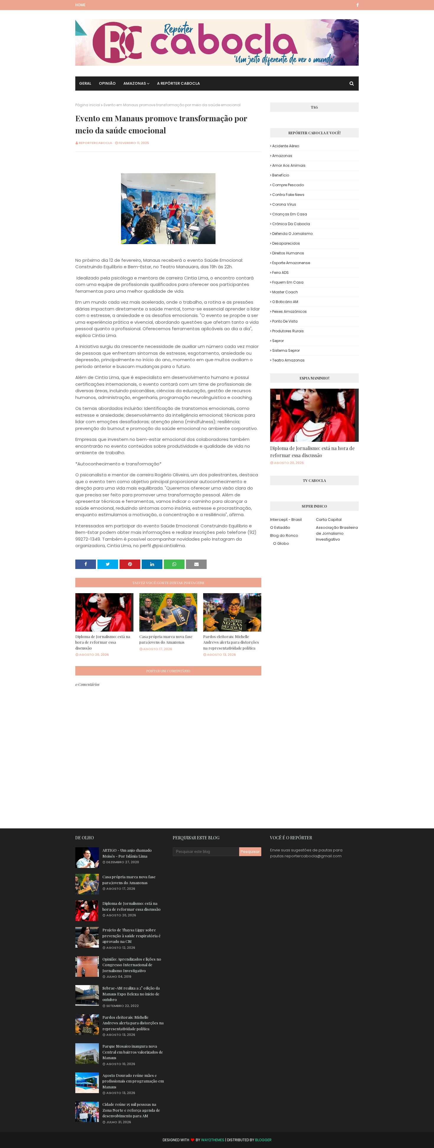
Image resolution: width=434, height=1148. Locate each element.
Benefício (280, 175)
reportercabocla (95, 142)
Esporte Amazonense (291, 262)
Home (80, 4)
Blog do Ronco (284, 535)
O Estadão (280, 527)
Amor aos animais (289, 165)
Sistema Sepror (286, 350)
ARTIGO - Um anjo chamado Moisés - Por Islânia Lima (127, 853)
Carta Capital (329, 519)
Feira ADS (280, 272)
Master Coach (285, 292)
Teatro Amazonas (288, 360)
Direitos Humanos (288, 253)
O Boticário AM (285, 301)
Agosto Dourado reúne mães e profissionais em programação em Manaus (133, 1081)
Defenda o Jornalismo (292, 233)
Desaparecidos (286, 243)
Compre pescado (288, 184)
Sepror (278, 340)
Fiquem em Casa (288, 282)
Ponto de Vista (285, 321)
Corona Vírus (284, 204)
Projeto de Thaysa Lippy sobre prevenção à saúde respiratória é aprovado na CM (131, 935)
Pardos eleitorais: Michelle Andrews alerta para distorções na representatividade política (231, 642)
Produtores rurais (288, 330)
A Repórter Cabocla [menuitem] (178, 83)
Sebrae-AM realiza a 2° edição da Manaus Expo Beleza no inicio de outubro (131, 993)
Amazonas (282, 155)
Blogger (263, 1139)
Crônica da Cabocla (291, 223)
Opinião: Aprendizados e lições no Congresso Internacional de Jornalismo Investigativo (131, 964)
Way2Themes (212, 1139)
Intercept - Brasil (286, 519)
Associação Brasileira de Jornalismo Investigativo (337, 533)
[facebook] (356, 5)
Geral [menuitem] (85, 83)
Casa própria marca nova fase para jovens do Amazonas (165, 639)
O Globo (281, 543)
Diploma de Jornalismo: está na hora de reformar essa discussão (102, 642)
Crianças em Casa (289, 214)
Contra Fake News (288, 194)
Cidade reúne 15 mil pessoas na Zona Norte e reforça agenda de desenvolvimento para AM (131, 1110)
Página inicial (87, 104)
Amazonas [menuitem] (134, 83)
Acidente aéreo (285, 145)
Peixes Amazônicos (289, 311)
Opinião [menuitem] (107, 83)
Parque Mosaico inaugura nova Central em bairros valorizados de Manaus (132, 1052)
